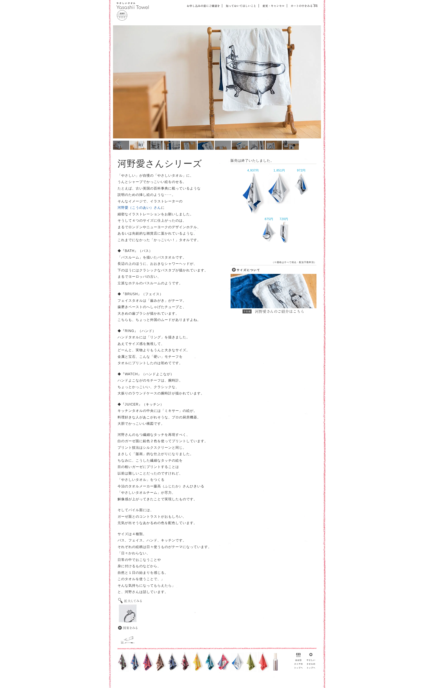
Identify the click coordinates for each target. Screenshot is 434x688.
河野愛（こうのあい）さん (139, 207)
